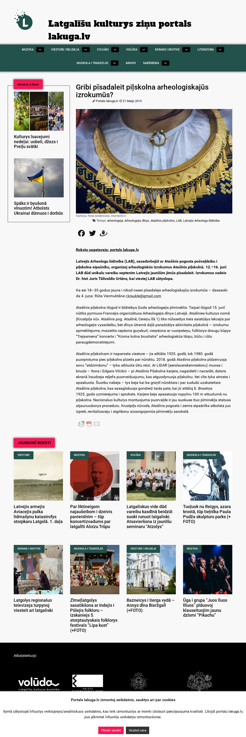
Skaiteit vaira (137, 730)
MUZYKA (79, 455)
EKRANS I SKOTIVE (29, 548)
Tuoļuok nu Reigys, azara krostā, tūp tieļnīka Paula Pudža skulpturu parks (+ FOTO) (207, 514)
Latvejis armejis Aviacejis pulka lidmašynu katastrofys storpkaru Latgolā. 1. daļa (38, 514)
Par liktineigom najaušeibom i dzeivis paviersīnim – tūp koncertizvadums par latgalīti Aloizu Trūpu (91, 516)
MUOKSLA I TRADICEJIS (201, 455)
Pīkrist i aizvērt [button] (111, 730)
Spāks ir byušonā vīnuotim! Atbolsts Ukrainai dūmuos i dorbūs (38, 208)
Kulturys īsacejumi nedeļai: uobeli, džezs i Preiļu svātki (36, 141)
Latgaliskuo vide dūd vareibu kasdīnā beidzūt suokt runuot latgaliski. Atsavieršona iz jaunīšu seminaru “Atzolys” (149, 516)
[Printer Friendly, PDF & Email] (89, 424)
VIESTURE (24, 455)
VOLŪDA (135, 455)
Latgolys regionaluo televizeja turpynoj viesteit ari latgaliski (33, 605)
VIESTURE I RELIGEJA (143, 548)
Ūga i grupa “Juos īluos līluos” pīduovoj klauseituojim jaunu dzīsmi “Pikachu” (205, 608)
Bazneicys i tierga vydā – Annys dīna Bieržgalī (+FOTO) (151, 605)
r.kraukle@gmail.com (143, 296)
